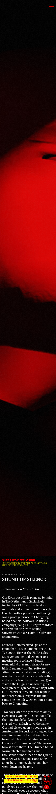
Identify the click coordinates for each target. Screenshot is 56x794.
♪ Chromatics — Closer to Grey (21, 589)
